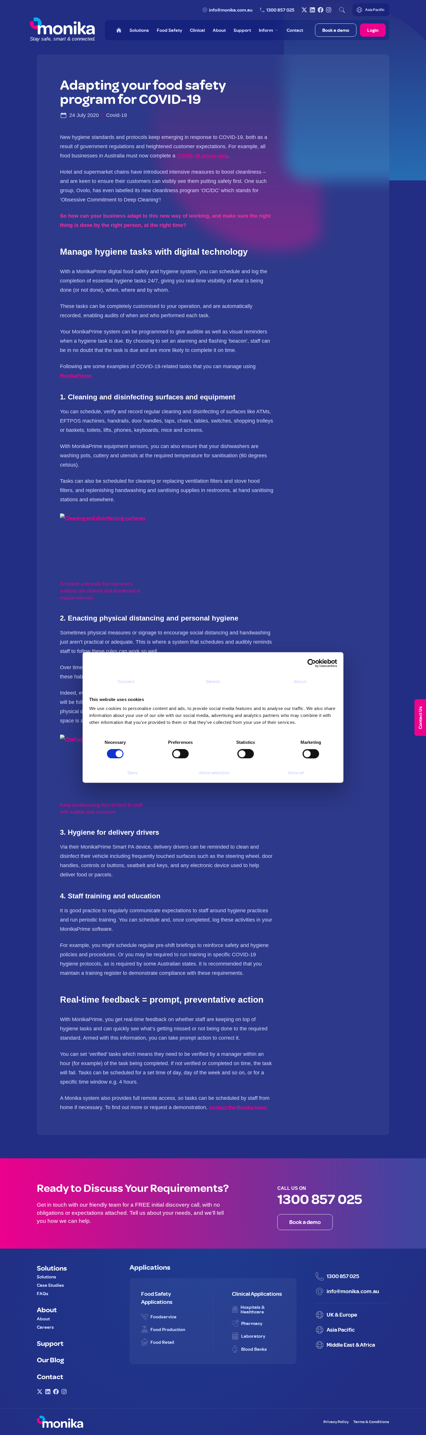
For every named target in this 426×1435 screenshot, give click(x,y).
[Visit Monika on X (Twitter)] (304, 10)
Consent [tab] (126, 681)
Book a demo (335, 30)
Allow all (296, 772)
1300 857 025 (280, 10)
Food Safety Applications (156, 1298)
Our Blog (50, 1359)
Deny (133, 772)
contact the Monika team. (238, 1107)
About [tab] (300, 681)
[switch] (174, 751)
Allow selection (214, 772)
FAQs (42, 1293)
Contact (50, 1376)
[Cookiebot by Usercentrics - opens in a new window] (311, 663)
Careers (45, 1327)
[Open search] (341, 9)
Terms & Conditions (371, 1421)
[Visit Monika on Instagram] (329, 10)
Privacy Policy (336, 1421)
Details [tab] (213, 681)
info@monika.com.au (230, 10)
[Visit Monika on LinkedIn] (312, 10)
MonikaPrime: (76, 375)
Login (372, 30)
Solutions (52, 1267)
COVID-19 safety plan (202, 155)
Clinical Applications (257, 1293)
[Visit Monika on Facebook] (320, 10)
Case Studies (50, 1285)
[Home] (119, 30)
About (47, 1309)
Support (50, 1343)
